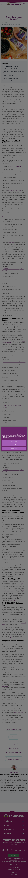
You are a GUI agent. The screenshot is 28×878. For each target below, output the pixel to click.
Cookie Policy (5, 437)
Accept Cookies (14, 448)
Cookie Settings (14, 441)
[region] (14, 439)
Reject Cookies (14, 444)
